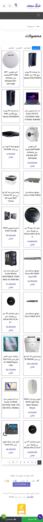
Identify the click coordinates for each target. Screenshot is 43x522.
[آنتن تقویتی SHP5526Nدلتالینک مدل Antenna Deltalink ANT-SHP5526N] (32, 134)
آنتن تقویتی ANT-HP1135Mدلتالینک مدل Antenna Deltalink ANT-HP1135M (11, 78)
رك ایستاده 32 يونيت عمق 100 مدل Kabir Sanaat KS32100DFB (32, 75)
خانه (32, 475)
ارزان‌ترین (11, 48)
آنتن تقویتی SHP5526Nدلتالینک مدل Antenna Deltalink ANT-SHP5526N (32, 152)
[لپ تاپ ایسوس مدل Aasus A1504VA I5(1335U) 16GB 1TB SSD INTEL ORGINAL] (10, 387)
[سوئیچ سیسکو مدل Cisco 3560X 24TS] (32, 301)
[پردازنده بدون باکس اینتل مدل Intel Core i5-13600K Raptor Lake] (10, 344)
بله (13, 481)
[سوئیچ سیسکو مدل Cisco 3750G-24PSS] (32, 180)
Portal (11, 497)
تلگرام (34, 481)
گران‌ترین (19, 48)
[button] (16, 6)
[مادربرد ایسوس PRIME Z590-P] (10, 216)
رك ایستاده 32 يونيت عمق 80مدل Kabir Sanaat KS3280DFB (11, 113)
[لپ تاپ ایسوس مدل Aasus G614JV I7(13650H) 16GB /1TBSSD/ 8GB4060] (32, 99)
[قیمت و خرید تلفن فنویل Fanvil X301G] (10, 430)
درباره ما (27, 475)
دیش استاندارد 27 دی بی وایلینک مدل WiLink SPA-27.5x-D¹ (32, 444)
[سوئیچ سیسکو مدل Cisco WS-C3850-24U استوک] (32, 259)
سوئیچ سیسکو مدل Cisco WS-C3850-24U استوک (32, 273)
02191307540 (20, 484)
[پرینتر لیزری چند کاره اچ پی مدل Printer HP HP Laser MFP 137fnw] (10, 180)
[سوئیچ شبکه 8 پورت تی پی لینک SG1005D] (10, 134)
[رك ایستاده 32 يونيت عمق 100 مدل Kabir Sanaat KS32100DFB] (32, 60)
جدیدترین (36, 48)
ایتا (5, 481)
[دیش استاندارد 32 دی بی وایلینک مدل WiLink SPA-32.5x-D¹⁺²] (10, 301)
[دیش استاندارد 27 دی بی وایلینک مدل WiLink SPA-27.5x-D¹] (32, 430)
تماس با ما (19, 475)
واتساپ (22, 481)
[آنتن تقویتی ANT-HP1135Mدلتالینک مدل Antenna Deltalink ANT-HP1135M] (10, 60)
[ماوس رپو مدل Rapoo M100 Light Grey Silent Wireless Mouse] (32, 387)
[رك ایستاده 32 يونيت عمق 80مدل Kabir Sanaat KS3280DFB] (10, 99)
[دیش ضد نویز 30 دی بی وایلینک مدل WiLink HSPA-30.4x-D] (32, 216)
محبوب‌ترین (27, 48)
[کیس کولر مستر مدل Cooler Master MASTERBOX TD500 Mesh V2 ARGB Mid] (10, 259)
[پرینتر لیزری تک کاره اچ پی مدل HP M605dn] (32, 344)
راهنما (13, 475)
